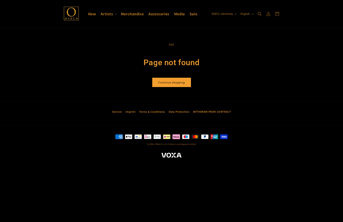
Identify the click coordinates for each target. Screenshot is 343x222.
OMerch (159, 144)
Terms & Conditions (152, 111)
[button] (108, 14)
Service (117, 111)
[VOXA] (171, 155)
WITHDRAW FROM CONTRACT (212, 111)
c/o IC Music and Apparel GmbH (179, 144)
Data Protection (179, 111)
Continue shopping (171, 82)
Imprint (130, 111)
